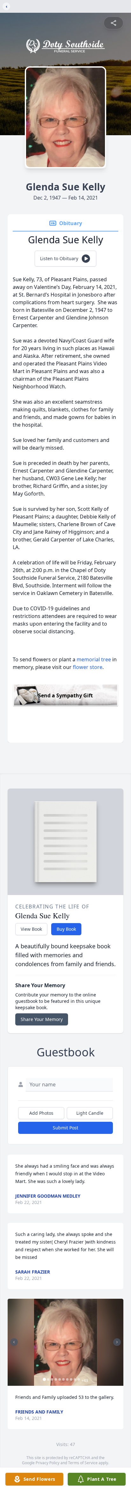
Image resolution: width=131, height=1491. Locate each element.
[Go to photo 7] (67, 1379)
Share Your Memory (42, 1019)
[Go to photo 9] (75, 1379)
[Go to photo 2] (48, 1379)
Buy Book (66, 929)
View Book (31, 929)
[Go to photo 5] (60, 1379)
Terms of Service (83, 1462)
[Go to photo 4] (56, 1379)
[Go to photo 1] (44, 1379)
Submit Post (65, 1128)
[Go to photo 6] (63, 1379)
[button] (65, 1342)
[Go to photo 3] (52, 1379)
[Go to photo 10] (79, 1379)
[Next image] (117, 1342)
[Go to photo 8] (71, 1379)
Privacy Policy (47, 1462)
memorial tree (94, 659)
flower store (87, 667)
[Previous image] (14, 1342)
